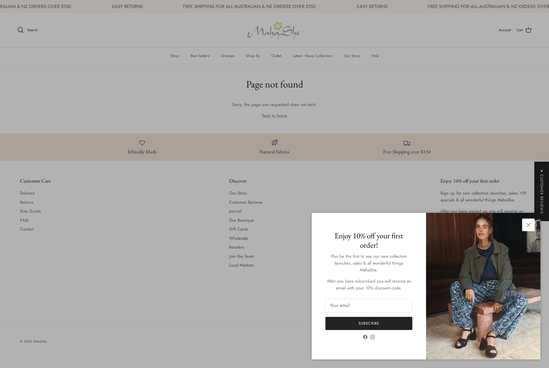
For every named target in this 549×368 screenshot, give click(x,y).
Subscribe (369, 323)
